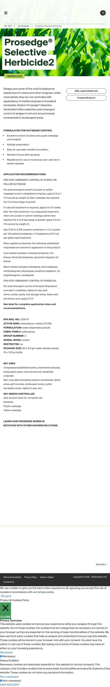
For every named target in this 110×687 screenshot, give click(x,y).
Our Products (23, 26)
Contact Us (8, 582)
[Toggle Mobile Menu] (5, 13)
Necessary (8, 656)
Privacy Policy (30, 577)
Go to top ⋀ (101, 564)
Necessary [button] (6, 652)
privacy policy (46, 592)
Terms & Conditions (12, 577)
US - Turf (7, 26)
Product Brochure (86, 98)
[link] (53, 12)
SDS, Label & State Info (86, 91)
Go (103, 12)
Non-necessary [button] (9, 677)
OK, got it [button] (6, 596)
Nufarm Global (47, 577)
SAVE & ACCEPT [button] (10, 685)
